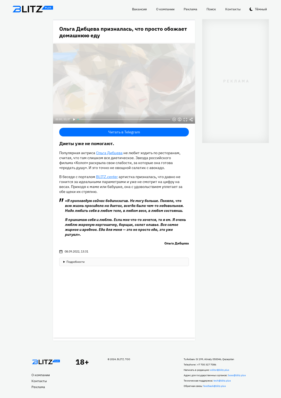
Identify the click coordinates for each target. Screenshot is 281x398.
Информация (179, 119)
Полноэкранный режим (185, 119)
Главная (45, 362)
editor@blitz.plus (219, 369)
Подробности (75, 262)
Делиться (191, 119)
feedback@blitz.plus (214, 385)
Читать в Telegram (124, 132)
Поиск (211, 9)
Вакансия (139, 9)
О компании (165, 9)
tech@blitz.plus (222, 380)
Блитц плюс (32, 9)
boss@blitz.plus (237, 375)
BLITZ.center (107, 176)
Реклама (190, 9)
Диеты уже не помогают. (86, 143)
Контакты (233, 9)
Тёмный (261, 9)
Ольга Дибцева (109, 152)
